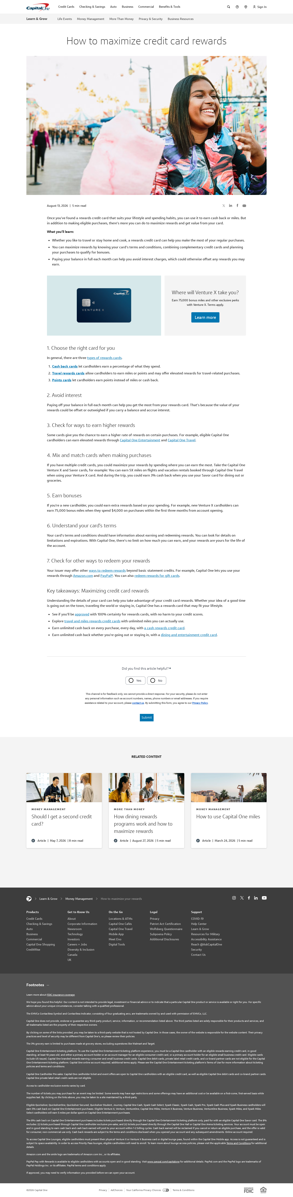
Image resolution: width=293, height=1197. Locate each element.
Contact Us (198, 955)
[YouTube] (264, 898)
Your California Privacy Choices (143, 1190)
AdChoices (116, 1190)
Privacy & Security (151, 19)
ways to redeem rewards (107, 570)
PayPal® (106, 575)
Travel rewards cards (68, 373)
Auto (29, 929)
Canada (72, 955)
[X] (242, 898)
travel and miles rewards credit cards (92, 621)
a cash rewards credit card (164, 628)
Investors (74, 939)
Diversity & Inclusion (81, 949)
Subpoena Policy (161, 934)
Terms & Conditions (183, 1190)
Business (32, 934)
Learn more (205, 317)
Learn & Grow (36, 19)
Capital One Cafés (120, 924)
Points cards (61, 380)
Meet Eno (115, 939)
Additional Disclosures (164, 939)
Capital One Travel (181, 440)
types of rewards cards (104, 358)
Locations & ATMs (120, 919)
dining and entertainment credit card (189, 635)
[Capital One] (29, 898)
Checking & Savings (39, 924)
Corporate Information (82, 924)
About (72, 919)
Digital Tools (117, 944)
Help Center (199, 924)
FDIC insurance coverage (61, 994)
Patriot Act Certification (165, 924)
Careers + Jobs (77, 944)
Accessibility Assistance (206, 939)
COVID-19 (197, 919)
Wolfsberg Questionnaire (166, 929)
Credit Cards (34, 919)
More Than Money (121, 19)
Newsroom (75, 929)
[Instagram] (234, 898)
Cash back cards (65, 366)
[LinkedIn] (256, 898)
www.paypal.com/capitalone (163, 1161)
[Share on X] (223, 205)
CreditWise (33, 949)
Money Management (90, 19)
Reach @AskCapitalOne (206, 944)
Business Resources (180, 19)
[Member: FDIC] (248, 1190)
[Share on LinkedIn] (230, 205)
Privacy (154, 919)
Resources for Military (205, 934)
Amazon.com (83, 575)
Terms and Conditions (239, 1143)
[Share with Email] (244, 205)
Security (196, 949)
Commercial (34, 939)
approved (82, 614)
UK (69, 960)
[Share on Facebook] (237, 205)
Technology (75, 934)
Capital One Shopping (40, 944)
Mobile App (116, 934)
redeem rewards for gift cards (156, 575)
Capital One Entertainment (140, 440)
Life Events (64, 19)
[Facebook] (249, 898)
